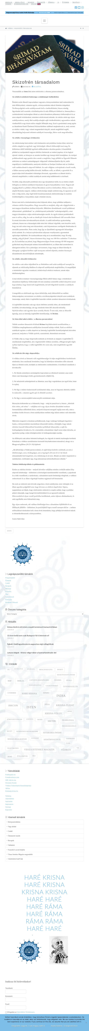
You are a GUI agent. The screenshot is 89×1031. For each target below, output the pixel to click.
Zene (10, 757)
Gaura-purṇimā (52, 686)
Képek (70, 711)
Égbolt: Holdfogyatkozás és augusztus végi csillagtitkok (30, 644)
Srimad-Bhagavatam (17, 739)
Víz (78, 748)
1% (58, 2)
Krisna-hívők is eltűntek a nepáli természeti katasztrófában (32, 627)
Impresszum (9, 804)
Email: (7, 1004)
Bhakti (60, 669)
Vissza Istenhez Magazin (39, 749)
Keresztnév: (9, 996)
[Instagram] (82, 7)
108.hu (7, 788)
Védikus (66, 750)
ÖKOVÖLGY (76, 2)
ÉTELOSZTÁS (41, 2)
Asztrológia (18, 669)
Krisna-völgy (53, 713)
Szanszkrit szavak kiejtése (16, 850)
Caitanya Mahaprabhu (39, 680)
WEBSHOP (8, 4)
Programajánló (10, 578)
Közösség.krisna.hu (11, 791)
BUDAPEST (31, 2)
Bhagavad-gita (45, 670)
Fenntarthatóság (35, 685)
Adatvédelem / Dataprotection (64, 1026)
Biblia (20, 681)
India (60, 695)
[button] (44, 20)
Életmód (8, 580)
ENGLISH (34, 4)
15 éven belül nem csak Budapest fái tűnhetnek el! (28, 636)
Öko (6, 594)
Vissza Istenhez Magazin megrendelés (20, 854)
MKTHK (52, 721)
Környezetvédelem (14, 719)
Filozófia (37, 86)
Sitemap (8, 807)
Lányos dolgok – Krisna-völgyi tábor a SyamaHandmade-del (31, 653)
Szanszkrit (35, 738)
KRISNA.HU (8, 2)
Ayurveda (31, 669)
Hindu (46, 693)
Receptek (8, 586)
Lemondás (29, 719)
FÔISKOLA (51, 2)
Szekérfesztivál (52, 739)
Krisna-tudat (65, 705)
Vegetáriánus (13, 748)
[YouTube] (79, 7)
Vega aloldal (12, 827)
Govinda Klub (70, 686)
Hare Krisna (29, 693)
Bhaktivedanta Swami (66, 675)
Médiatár (8, 589)
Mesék (39, 719)
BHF (9, 681)
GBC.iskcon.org (10, 780)
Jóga (47, 704)
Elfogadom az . (21, 1012)
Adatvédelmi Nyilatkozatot (25, 1012)
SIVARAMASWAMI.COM (21, 4)
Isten (9, 531)
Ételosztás (8, 600)
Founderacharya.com (12, 777)
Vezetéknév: (9, 988)
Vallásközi (11, 845)
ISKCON (13, 705)
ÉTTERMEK (65, 2)
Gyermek (12, 693)
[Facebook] (76, 7)
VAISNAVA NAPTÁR (15, 859)
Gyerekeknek (9, 597)
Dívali (69, 680)
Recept (9, 731)
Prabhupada (68, 720)
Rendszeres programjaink (27, 731)
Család (7, 583)
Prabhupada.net (10, 775)
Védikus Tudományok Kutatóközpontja (18, 786)
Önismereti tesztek (14, 836)
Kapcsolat (8, 810)
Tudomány (70, 738)
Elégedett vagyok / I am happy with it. (28, 1026)
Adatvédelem (9, 799)
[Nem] (86, 1022)
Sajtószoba (8, 801)
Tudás (68, 743)
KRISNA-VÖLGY (20, 2)
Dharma (57, 680)
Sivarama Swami (52, 732)
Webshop (8, 796)
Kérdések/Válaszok (11, 602)
